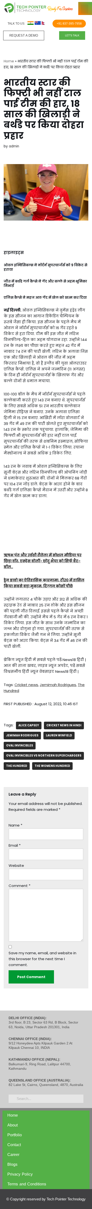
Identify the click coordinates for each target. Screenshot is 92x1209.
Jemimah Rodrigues (58, 684)
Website (16, 865)
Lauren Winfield (59, 735)
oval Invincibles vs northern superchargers (43, 756)
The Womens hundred (52, 766)
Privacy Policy (20, 1174)
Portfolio (14, 1135)
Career (13, 1155)
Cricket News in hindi (63, 725)
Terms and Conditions (26, 1184)
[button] (84, 8)
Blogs (12, 1164)
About (12, 1125)
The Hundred (16, 766)
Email (15, 845)
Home (9, 61)
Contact (14, 1145)
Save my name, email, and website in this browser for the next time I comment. (42, 958)
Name (15, 825)
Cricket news (26, 684)
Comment (19, 885)
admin (14, 146)
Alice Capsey (28, 725)
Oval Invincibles (19, 745)
